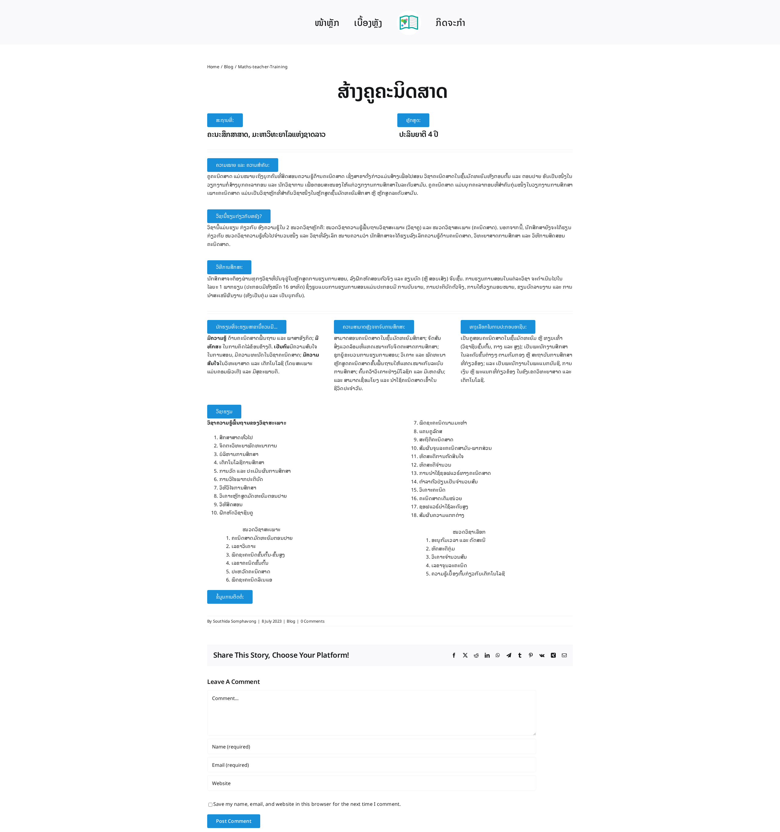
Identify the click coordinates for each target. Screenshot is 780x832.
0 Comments (312, 621)
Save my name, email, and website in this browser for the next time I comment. (307, 804)
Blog (291, 621)
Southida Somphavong (235, 621)
